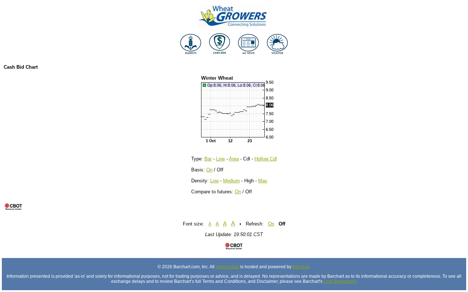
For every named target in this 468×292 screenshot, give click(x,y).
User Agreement (340, 281)
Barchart (300, 266)
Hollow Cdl (265, 159)
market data (227, 266)
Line (220, 159)
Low (214, 180)
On (209, 169)
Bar (208, 159)
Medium (231, 180)
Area (234, 159)
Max (262, 180)
